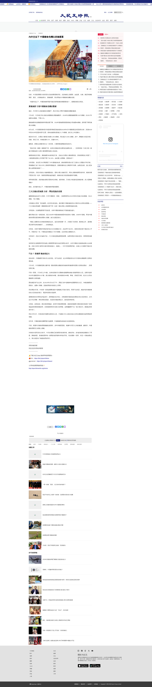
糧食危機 (79, 444)
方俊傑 (120, 101)
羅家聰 (120, 104)
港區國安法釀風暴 (105, 222)
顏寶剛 (107, 107)
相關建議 (76, 684)
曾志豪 (101, 101)
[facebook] (82, 651)
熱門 (52, 20)
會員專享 (43, 20)
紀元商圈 (110, 12)
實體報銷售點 (39, 12)
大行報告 (103, 220)
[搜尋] (122, 12)
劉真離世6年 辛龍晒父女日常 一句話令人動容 (111, 43)
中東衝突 (103, 214)
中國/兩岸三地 (32, 33)
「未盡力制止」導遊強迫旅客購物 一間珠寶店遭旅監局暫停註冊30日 (111, 58)
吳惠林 (101, 114)
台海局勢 (103, 209)
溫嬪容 (106, 117)
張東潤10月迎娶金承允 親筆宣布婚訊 (109, 38)
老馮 (121, 114)
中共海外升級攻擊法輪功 (107, 227)
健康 (88, 20)
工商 (54, 673)
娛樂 (115, 20)
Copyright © (103, 684)
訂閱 (67, 440)
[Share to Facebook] (61, 89)
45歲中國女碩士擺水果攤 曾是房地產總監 (110, 55)
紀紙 (103, 20)
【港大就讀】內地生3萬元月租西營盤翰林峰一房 (111, 40)
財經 (68, 20)
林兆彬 (101, 111)
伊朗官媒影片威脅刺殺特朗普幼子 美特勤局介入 (111, 50)
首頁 (36, 20)
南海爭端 (103, 211)
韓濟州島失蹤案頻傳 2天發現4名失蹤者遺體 (111, 85)
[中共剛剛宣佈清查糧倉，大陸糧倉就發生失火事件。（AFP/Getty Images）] (60, 61)
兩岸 (60, 20)
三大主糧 (53, 444)
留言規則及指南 (31, 436)
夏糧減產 (72, 444)
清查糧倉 (60, 444)
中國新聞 (40, 33)
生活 (84, 20)
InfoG (72, 20)
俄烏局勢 (103, 216)
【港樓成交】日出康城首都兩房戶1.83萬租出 (111, 45)
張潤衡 (112, 111)
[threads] (85, 651)
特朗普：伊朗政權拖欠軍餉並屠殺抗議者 (110, 48)
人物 (31, 676)
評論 (80, 20)
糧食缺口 (46, 444)
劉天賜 (114, 101)
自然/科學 (98, 20)
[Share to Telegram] (66, 89)
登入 (58, 440)
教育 (111, 20)
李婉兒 (107, 114)
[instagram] (78, 651)
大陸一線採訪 (104, 225)
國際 (64, 20)
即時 (48, 20)
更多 (118, 117)
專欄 (77, 20)
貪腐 (34, 444)
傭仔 (106, 111)
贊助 (105, 12)
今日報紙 (32, 650)
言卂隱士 (114, 114)
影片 (31, 653)
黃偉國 (101, 107)
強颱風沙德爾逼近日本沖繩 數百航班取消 (110, 53)
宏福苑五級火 (104, 229)
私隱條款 (96, 684)
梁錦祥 (107, 104)
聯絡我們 (83, 684)
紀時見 (103, 205)
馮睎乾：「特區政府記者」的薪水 (108, 60)
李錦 (118, 111)
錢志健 (101, 104)
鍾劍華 (107, 101)
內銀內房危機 (104, 218)
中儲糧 (39, 444)
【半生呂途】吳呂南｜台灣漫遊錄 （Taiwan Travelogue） (109, 74)
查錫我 (112, 117)
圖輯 (54, 671)
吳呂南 (114, 104)
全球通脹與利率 (105, 207)
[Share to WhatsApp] (68, 89)
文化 (92, 20)
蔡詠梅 (120, 107)
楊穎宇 (114, 107)
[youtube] (92, 651)
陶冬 (100, 117)
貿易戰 (66, 444)
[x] (89, 651)
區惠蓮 (101, 120)
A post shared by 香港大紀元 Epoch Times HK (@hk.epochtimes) (115, 160)
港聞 (56, 20)
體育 (107, 20)
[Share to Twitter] (64, 89)
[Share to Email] (70, 89)
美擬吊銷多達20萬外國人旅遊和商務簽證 (111, 92)
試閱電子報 (31, 12)
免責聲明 (89, 684)
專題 (31, 671)
